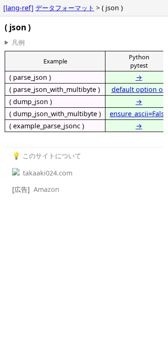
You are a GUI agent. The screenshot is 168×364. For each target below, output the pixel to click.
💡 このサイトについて (46, 155)
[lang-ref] (18, 7)
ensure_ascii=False (139, 113)
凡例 (18, 42)
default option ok (139, 89)
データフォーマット (64, 7)
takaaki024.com (46, 172)
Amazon (46, 189)
